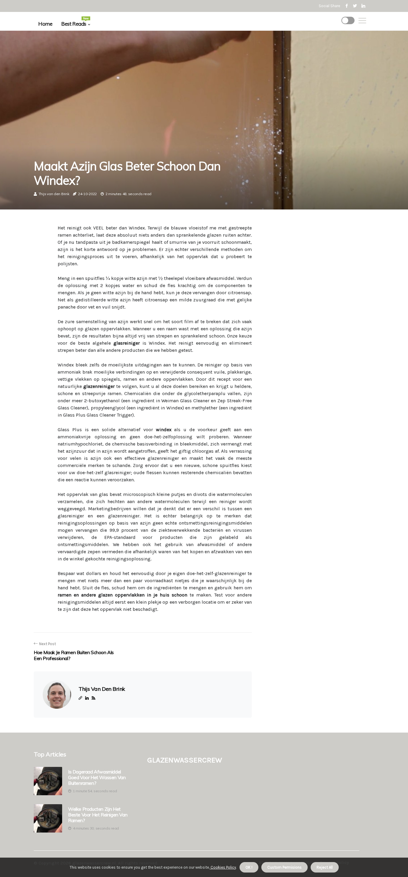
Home (45, 24)
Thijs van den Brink (54, 194)
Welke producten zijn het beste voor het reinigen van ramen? (97, 814)
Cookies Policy (223, 867)
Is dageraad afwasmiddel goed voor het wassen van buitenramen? (96, 777)
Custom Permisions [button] (284, 867)
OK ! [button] (249, 867)
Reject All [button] (325, 867)
